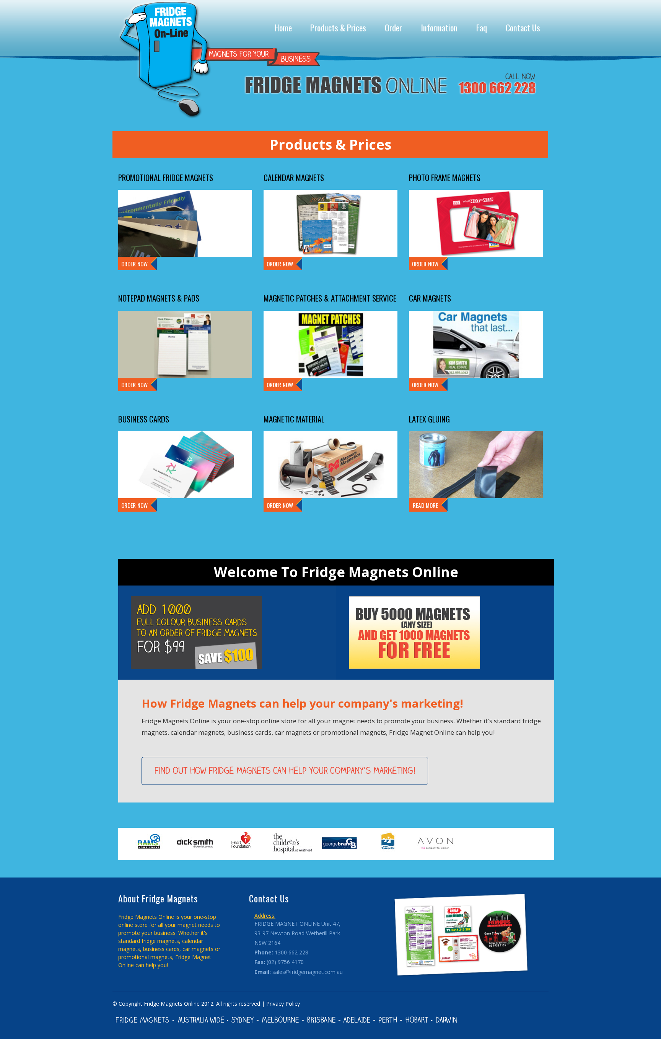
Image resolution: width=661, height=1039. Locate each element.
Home (283, 27)
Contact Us (523, 27)
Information (439, 27)
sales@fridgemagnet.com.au (307, 971)
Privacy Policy (283, 1003)
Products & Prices (338, 27)
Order (393, 27)
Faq (481, 27)
